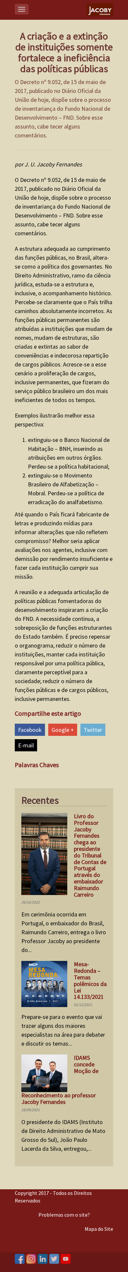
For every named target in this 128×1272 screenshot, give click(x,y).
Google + (63, 730)
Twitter (93, 730)
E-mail (26, 745)
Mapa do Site (99, 1229)
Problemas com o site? (64, 1214)
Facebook (30, 730)
